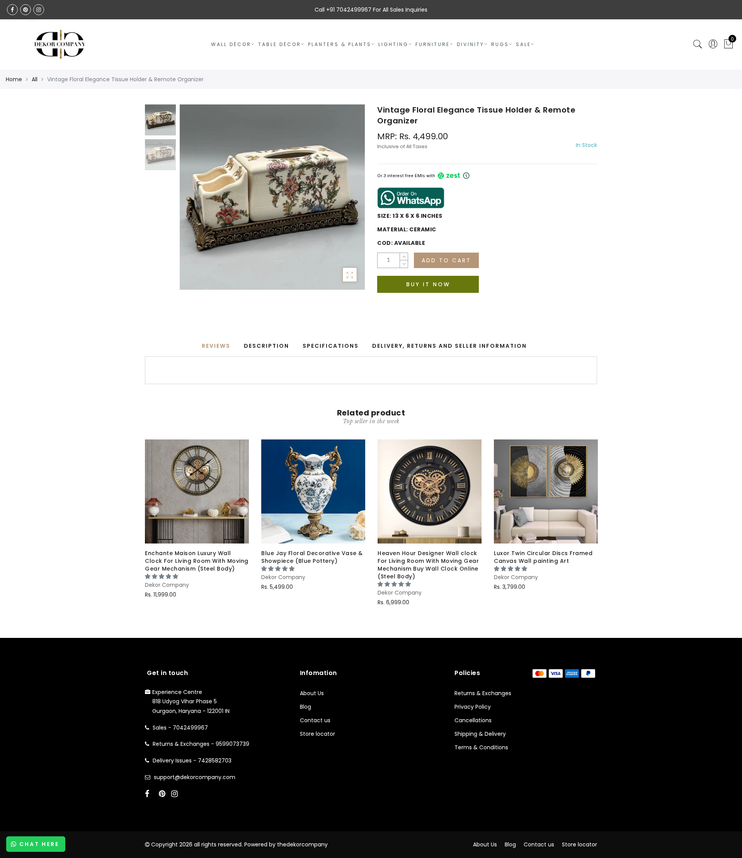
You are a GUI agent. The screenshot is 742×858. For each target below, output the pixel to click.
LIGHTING (393, 44)
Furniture (432, 44)
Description (266, 346)
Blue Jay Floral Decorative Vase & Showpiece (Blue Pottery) (312, 557)
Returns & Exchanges (482, 693)
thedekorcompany (302, 844)
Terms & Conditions (481, 747)
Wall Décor (231, 44)
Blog (305, 707)
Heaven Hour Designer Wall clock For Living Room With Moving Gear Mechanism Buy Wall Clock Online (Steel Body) (428, 564)
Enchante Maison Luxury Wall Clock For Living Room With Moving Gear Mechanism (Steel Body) (196, 561)
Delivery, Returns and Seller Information (449, 346)
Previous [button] (194, 201)
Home (14, 79)
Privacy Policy (472, 707)
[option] (272, 197)
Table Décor (279, 44)
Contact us (315, 720)
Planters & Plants (339, 44)
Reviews (216, 346)
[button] (162, 576)
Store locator (317, 734)
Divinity (470, 44)
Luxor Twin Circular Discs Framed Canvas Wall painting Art (543, 557)
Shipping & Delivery (480, 734)
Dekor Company (167, 585)
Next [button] (340, 201)
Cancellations (473, 720)
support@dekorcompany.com (194, 777)
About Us (312, 693)
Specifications (331, 346)
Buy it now (428, 284)
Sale (523, 44)
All (34, 79)
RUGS (500, 44)
